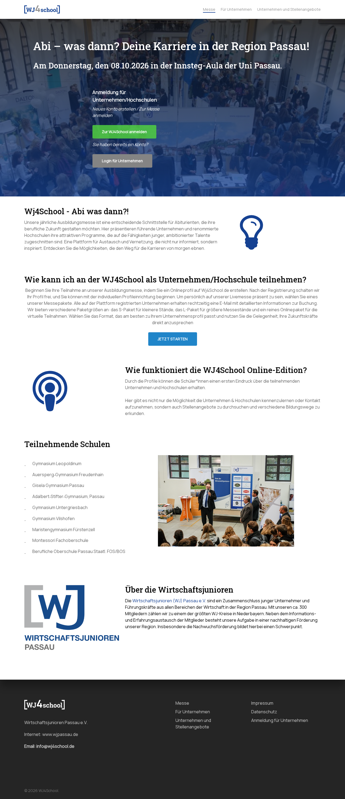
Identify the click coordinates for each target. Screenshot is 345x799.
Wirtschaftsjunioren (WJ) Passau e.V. (169, 601)
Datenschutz (264, 712)
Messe (182, 703)
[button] (124, 132)
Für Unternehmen (192, 712)
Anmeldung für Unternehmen (279, 720)
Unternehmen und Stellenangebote (193, 723)
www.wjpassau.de (60, 734)
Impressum (262, 703)
